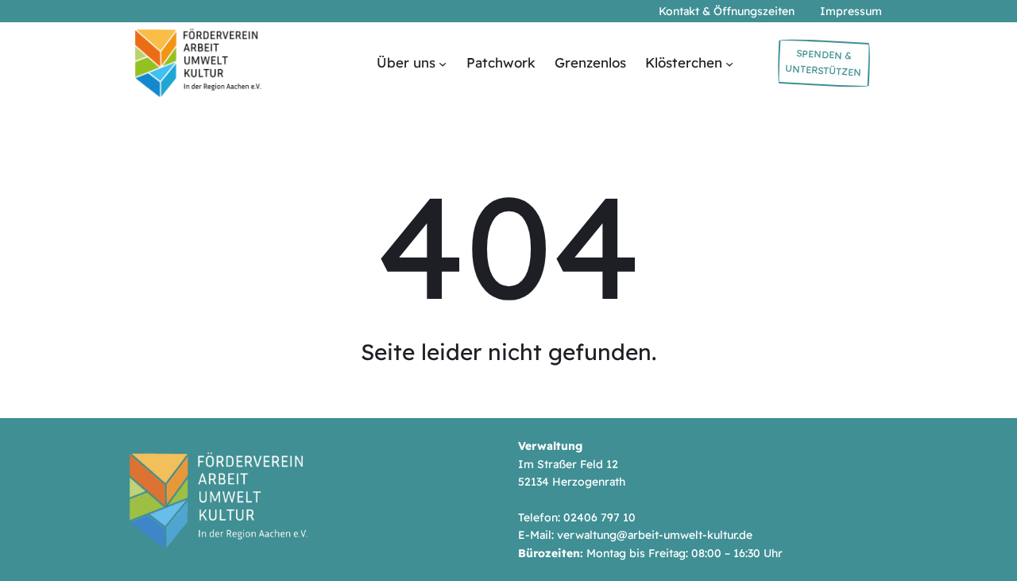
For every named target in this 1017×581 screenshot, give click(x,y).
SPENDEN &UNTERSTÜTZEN (823, 63)
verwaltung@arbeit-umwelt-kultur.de (654, 535)
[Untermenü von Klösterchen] (729, 63)
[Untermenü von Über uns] (443, 63)
